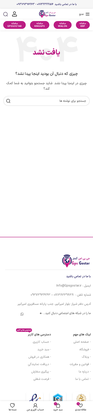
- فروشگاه (85, 349)
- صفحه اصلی (82, 342)
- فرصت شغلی (42, 379)
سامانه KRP (83, 25)
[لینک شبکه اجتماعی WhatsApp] (22, 314)
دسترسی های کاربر (34, 334)
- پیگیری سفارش (41, 371)
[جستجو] (5, 14)
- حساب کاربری (42, 342)
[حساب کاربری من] (14, 14)
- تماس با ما (83, 379)
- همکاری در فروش (39, 357)
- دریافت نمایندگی (39, 364)
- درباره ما (85, 371)
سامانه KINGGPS (39, 25)
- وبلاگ (86, 357)
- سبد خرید (44, 349)
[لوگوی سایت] (46, 14)
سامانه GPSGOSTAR (14, 25)
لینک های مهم (82, 334)
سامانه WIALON (62, 25)
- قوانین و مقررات (80, 364)
